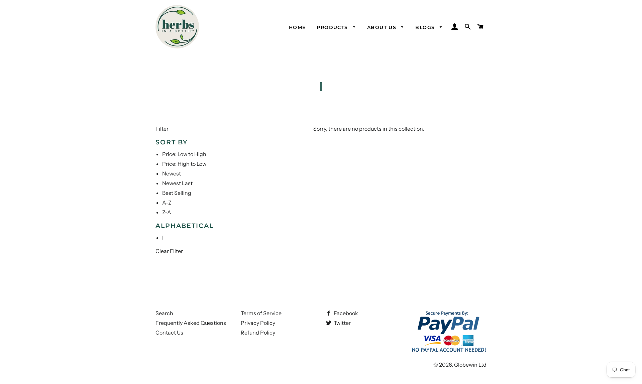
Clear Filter (169, 251)
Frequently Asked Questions (190, 322)
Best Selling (176, 192)
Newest (171, 173)
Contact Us (169, 332)
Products (333, 27)
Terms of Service (261, 313)
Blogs (425, 27)
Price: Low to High (184, 154)
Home (297, 27)
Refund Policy (258, 332)
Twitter (342, 322)
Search (164, 313)
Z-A (166, 212)
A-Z (167, 202)
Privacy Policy (258, 322)
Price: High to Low (184, 163)
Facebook (345, 313)
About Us (382, 27)
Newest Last (177, 183)
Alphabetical (184, 226)
